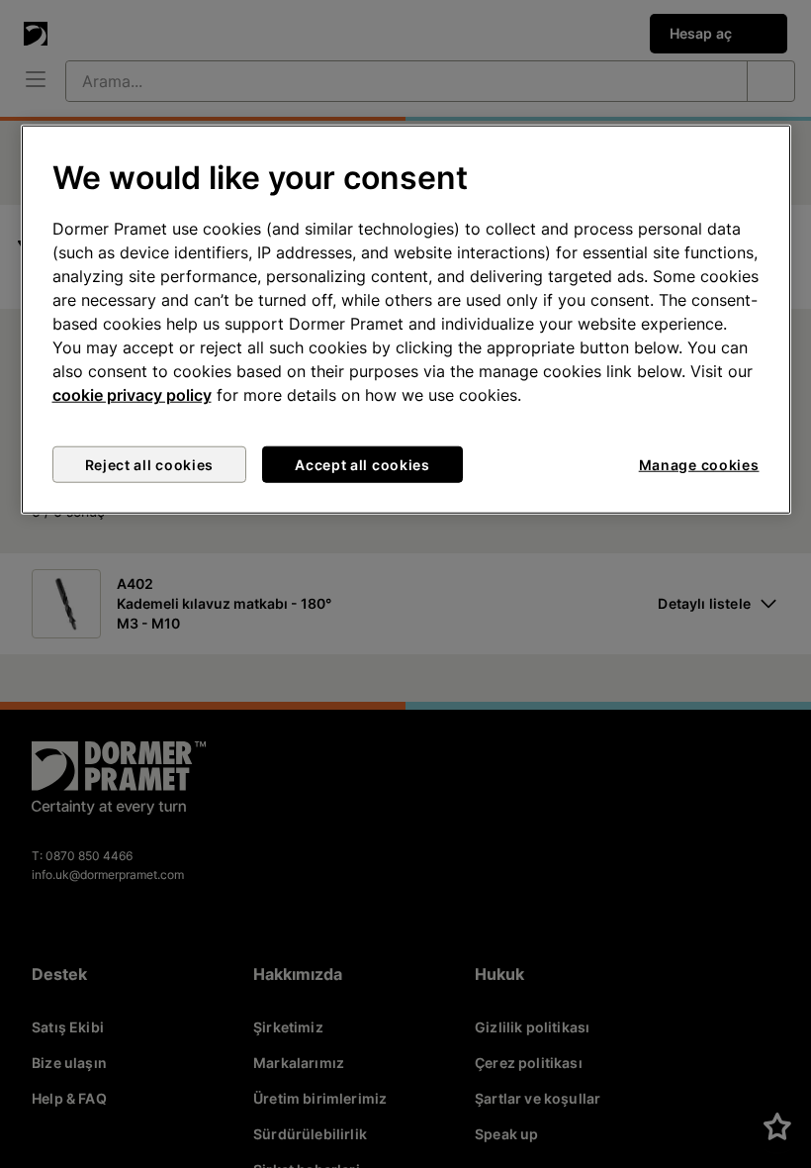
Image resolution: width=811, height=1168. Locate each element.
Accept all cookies (362, 464)
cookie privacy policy (132, 395)
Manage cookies (699, 464)
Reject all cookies (150, 464)
